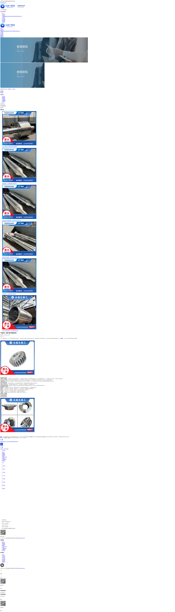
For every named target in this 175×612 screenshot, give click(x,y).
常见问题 (1, 92)
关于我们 (3, 14)
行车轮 (3, 547)
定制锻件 (19, 16)
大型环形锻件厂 (4, 546)
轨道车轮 (3, 454)
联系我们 (4, 2)
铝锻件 (3, 456)
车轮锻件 (12, 16)
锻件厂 (3, 452)
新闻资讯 (9, 89)
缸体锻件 (3, 455)
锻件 (62, 338)
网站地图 (1, 2)
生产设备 (3, 19)
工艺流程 (3, 17)
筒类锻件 (9, 16)
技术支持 (1, 91)
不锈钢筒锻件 (4, 548)
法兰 (21, 16)
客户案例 (3, 20)
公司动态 (13, 89)
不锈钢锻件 (16, 16)
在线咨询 (1, 107)
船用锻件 (3, 453)
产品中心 (3, 15)
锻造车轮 (3, 550)
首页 (3, 13)
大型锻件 (3, 549)
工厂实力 (3, 18)
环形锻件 (3, 16)
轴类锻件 (6, 16)
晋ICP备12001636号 (22, 568)
